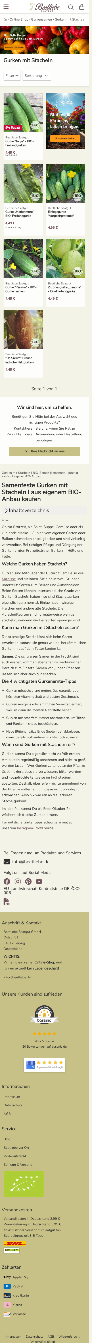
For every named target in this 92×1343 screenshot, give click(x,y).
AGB (7, 1113)
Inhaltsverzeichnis (29, 510)
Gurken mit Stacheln (70, 19)
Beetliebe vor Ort (16, 1147)
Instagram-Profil (30, 828)
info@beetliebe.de (17, 977)
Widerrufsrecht (15, 1156)
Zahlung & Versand (18, 1164)
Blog (7, 1139)
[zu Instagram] (17, 881)
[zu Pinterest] (28, 881)
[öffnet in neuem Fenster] (44, 1065)
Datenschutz (13, 1105)
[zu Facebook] (8, 881)
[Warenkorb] (82, 7)
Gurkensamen (41, 19)
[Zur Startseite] (44, 7)
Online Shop (19, 19)
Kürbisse (9, 578)
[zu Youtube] (39, 881)
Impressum (12, 1096)
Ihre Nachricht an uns (47, 451)
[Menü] (6, 6)
